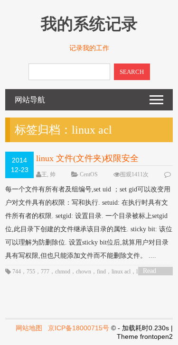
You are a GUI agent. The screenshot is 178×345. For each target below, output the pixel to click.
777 (45, 271)
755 (31, 271)
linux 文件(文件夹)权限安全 (87, 158)
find (101, 271)
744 (16, 271)
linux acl (121, 271)
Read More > (153, 271)
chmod (62, 271)
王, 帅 (48, 174)
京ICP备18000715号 (78, 328)
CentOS (89, 174)
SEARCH (132, 71)
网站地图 (29, 328)
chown (83, 271)
